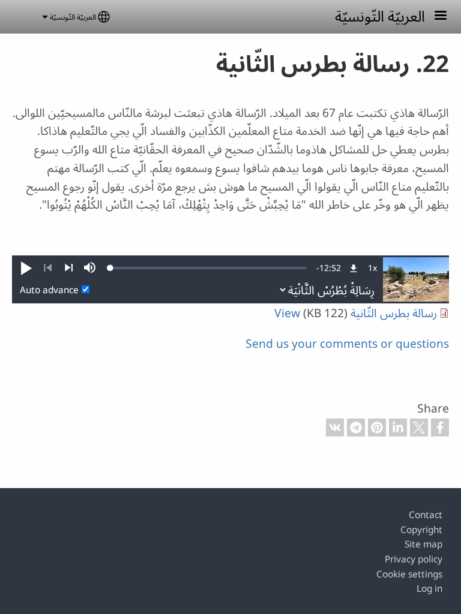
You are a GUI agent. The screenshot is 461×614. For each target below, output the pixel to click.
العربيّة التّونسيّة (380, 15)
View (287, 313)
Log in (429, 588)
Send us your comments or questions (347, 343)
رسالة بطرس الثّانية (392, 313)
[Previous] (47, 268)
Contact (425, 514)
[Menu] (433, 16)
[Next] (68, 268)
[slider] (208, 268)
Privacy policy (413, 559)
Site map (423, 544)
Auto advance (49, 290)
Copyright (421, 529)
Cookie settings (409, 574)
